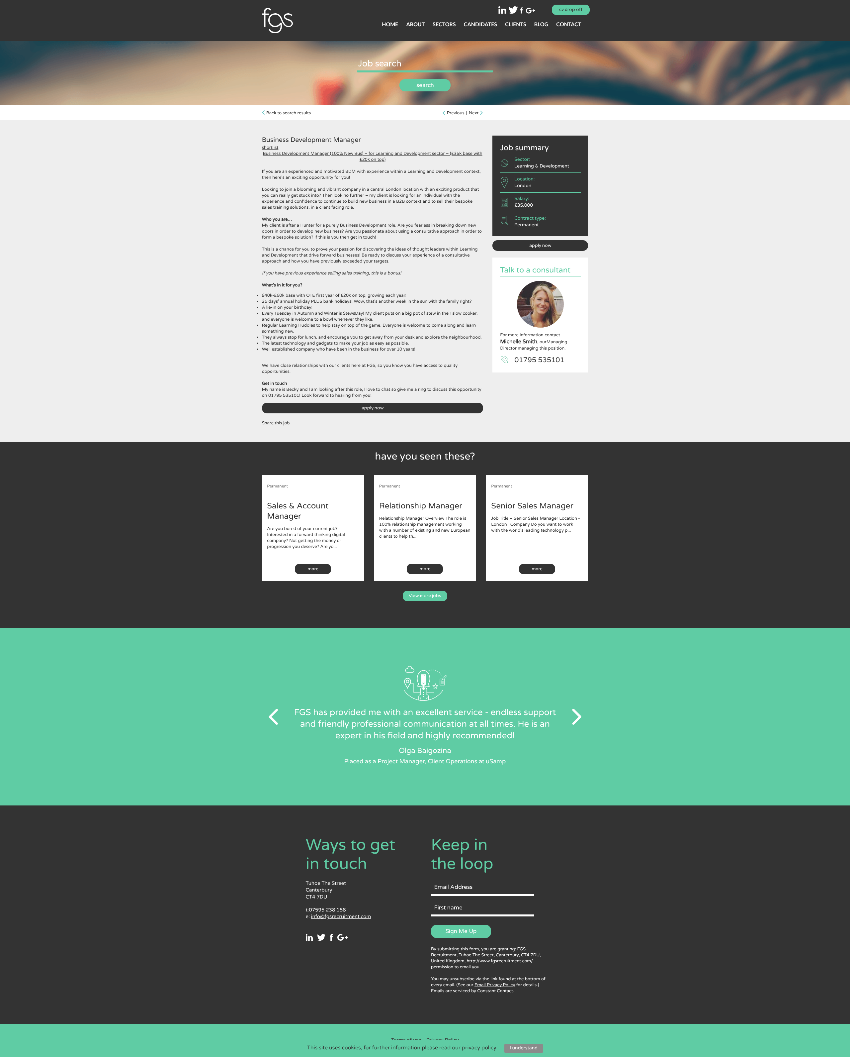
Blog (541, 24)
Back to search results (288, 113)
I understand (524, 1048)
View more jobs (425, 595)
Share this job (276, 423)
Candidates (480, 24)
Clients (515, 24)
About (415, 24)
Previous (456, 113)
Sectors (444, 24)
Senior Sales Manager (532, 506)
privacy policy (479, 1047)
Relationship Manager (420, 506)
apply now (373, 408)
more (312, 569)
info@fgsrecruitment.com (341, 917)
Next (474, 113)
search (425, 85)
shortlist (270, 147)
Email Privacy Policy (494, 985)
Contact (568, 24)
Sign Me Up (461, 931)
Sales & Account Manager (297, 511)
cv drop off (570, 9)
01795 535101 (539, 360)
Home (390, 24)
